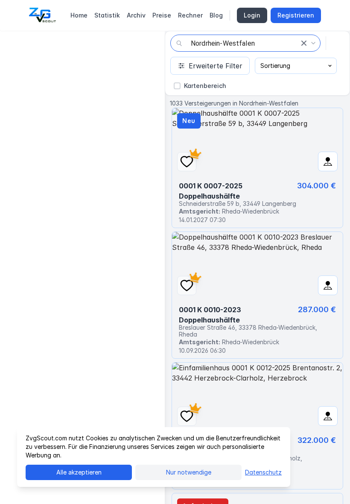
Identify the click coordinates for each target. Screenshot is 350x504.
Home (79, 15)
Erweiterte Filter (215, 66)
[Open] (313, 43)
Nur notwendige (188, 472)
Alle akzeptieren (79, 472)
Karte (22, 43)
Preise (161, 15)
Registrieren (295, 15)
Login (252, 15)
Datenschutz (263, 472)
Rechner (190, 15)
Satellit (57, 43)
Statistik (107, 15)
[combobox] (245, 43)
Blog (216, 15)
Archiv (136, 15)
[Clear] (304, 43)
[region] (82, 267)
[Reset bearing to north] (151, 491)
